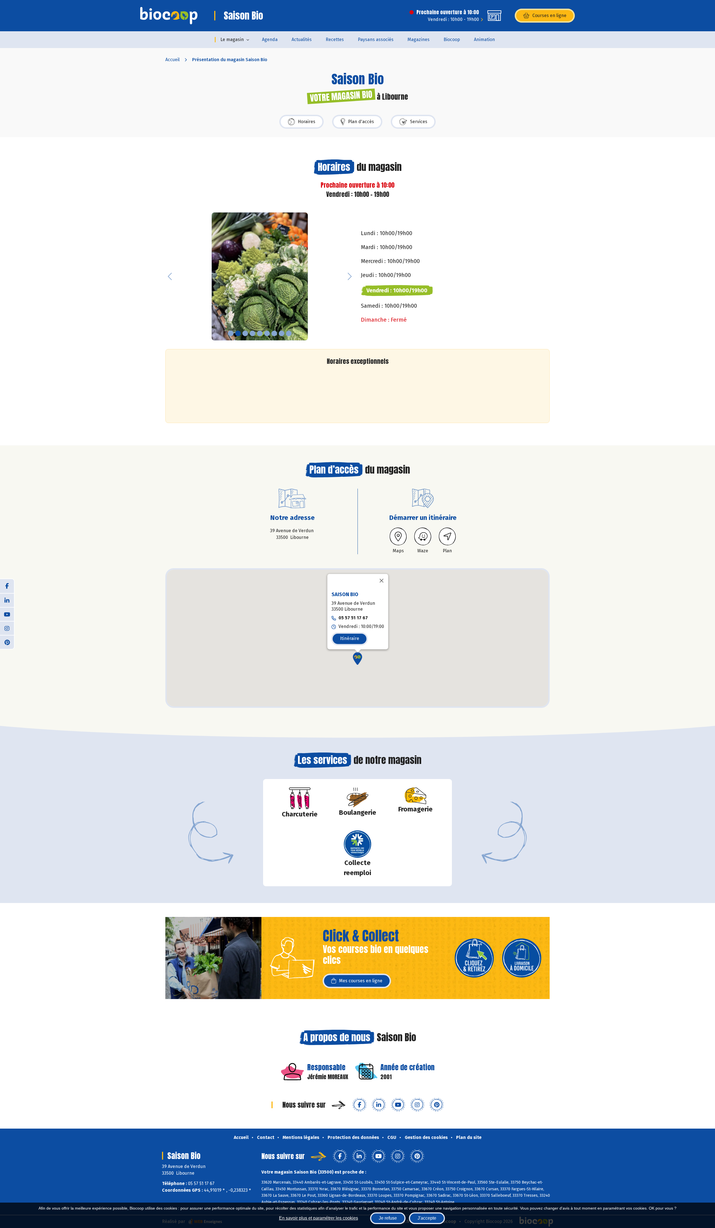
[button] (169, 276)
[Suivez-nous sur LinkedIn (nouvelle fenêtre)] (379, 1105)
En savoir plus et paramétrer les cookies (318, 1218)
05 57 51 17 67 (353, 617)
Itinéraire (349, 638)
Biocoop (452, 39)
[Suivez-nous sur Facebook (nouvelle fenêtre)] (359, 1105)
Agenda (270, 39)
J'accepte (427, 1218)
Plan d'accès (361, 121)
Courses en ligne (549, 15)
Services (418, 121)
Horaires (306, 121)
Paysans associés (376, 39)
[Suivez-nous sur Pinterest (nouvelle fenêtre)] (437, 1105)
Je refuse (388, 1218)
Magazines (418, 39)
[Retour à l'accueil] (168, 15)
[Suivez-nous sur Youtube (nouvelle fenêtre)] (398, 1105)
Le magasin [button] (232, 39)
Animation (484, 39)
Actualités (302, 39)
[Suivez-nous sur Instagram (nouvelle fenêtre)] (417, 1105)
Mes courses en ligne (360, 980)
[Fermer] (381, 580)
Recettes (335, 39)
